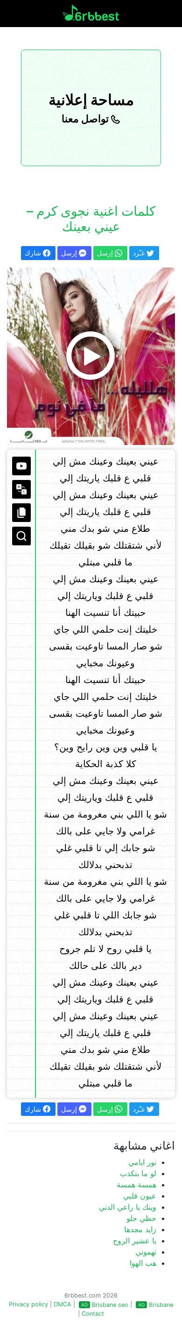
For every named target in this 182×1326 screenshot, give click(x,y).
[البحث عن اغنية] (21, 536)
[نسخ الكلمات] (21, 512)
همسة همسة (136, 1184)
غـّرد (140, 253)
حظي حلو (141, 1218)
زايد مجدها (140, 1229)
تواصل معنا (86, 119)
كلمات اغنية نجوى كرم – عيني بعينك (91, 219)
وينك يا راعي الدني (127, 1207)
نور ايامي (142, 1162)
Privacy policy (28, 1304)
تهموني (145, 1251)
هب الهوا (143, 1263)
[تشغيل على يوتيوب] (21, 466)
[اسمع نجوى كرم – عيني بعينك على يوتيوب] (91, 356)
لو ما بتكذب (138, 1173)
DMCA (62, 1304)
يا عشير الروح (134, 1240)
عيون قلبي (139, 1195)
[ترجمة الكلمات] (21, 489)
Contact (93, 1313)
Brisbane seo (110, 1304)
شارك (34, 253)
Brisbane (161, 1304)
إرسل (70, 253)
